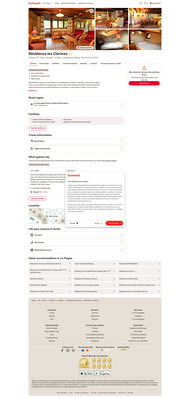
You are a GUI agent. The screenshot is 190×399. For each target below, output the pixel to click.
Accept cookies (114, 223)
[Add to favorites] (91, 11)
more (48, 184)
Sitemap (52, 341)
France (51, 313)
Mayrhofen (95, 316)
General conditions (81, 393)
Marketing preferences (95, 338)
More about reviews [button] (109, 161)
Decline (97, 223)
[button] (61, 29)
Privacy (95, 328)
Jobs (52, 335)
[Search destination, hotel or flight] (141, 3)
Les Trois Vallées (138, 313)
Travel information (138, 338)
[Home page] (34, 3)
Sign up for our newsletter (138, 341)
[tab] (33, 63)
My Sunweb (138, 331)
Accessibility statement (95, 335)
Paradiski (138, 316)
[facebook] (62, 351)
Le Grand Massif (138, 319)
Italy (51, 319)
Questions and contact (138, 328)
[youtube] (73, 351)
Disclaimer (95, 341)
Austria (52, 316)
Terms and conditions (138, 335)
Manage (72, 223)
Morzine (95, 319)
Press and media (52, 338)
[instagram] (67, 351)
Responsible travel (52, 331)
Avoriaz (95, 313)
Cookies (95, 331)
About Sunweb (51, 328)
